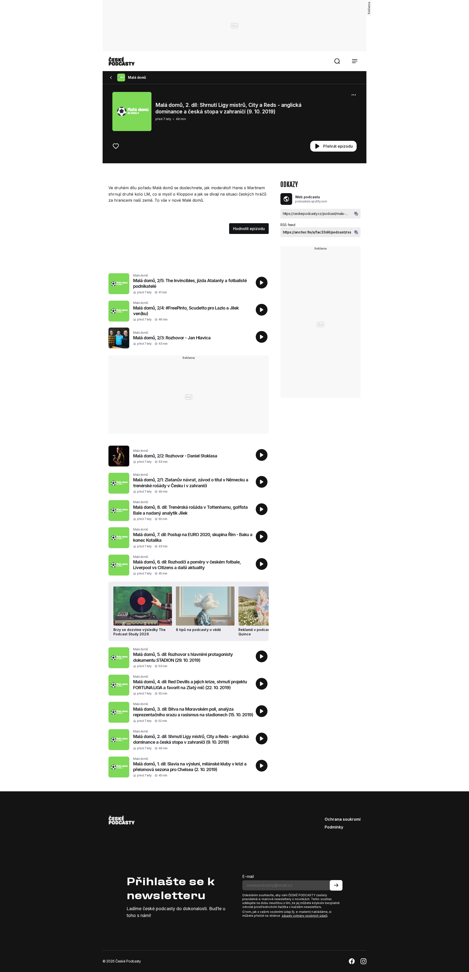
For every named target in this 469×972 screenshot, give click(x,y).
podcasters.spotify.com (311, 201)
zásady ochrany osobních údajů (304, 915)
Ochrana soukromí (343, 819)
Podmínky (334, 827)
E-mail (248, 876)
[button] (337, 61)
